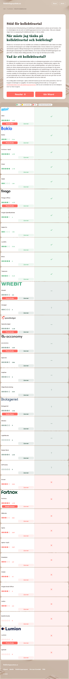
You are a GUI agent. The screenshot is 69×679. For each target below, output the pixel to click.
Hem (4, 9)
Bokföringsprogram (21, 669)
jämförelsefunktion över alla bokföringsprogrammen (21, 85)
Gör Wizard (48, 94)
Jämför (62, 3)
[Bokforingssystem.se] (12, 3)
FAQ (43, 669)
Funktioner (10, 9)
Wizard (55, 3)
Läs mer (26, 124)
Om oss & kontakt (35, 669)
